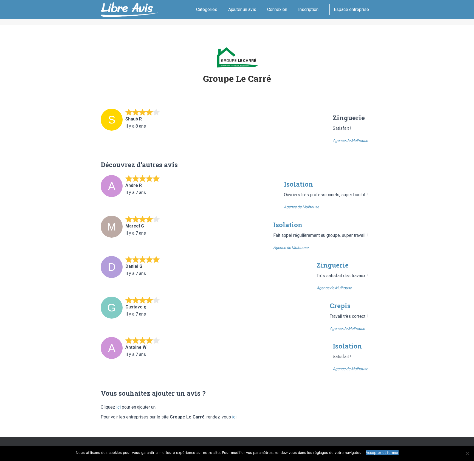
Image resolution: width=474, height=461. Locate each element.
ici (118, 407)
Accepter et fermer (382, 452)
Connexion (277, 9)
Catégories (206, 9)
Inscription (308, 9)
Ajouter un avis (242, 9)
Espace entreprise (351, 9)
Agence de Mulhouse (350, 140)
